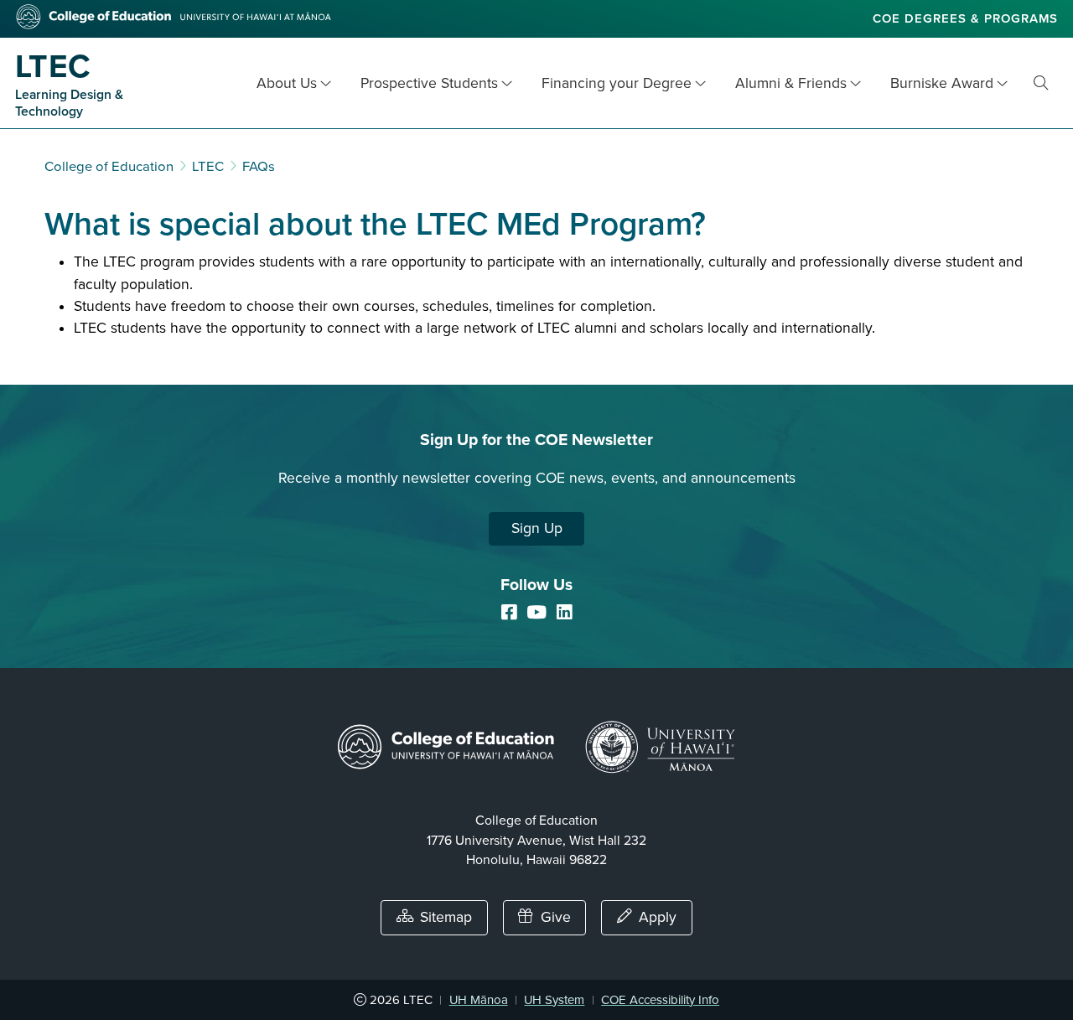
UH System (554, 999)
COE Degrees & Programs (965, 18)
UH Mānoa (478, 999)
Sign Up (536, 528)
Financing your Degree (617, 83)
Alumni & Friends (791, 83)
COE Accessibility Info (660, 999)
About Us (287, 83)
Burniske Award (941, 83)
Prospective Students (429, 83)
